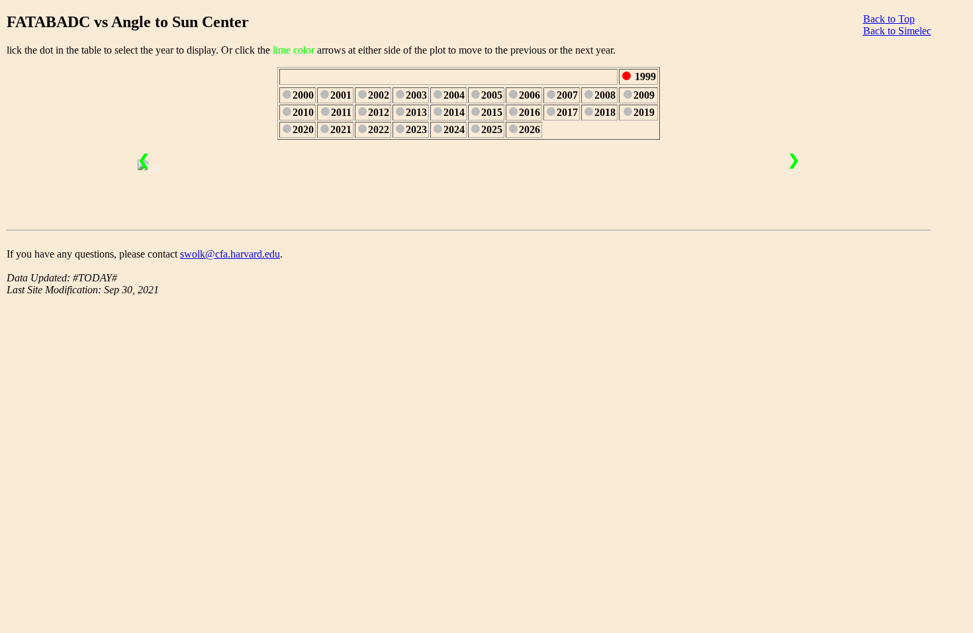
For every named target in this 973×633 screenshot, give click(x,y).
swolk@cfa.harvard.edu (230, 254)
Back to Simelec (897, 30)
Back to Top (889, 18)
